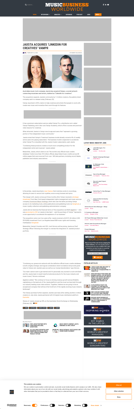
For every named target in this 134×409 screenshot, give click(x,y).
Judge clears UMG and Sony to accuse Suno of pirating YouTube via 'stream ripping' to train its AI (101, 269)
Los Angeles (96, 167)
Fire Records (102, 151)
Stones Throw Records (96, 219)
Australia (33, 308)
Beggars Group (94, 214)
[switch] (52, 405)
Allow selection (119, 391)
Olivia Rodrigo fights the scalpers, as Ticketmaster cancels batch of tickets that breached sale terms (100, 287)
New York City (96, 202)
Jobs (88, 14)
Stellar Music (96, 158)
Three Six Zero (105, 175)
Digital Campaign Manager (101, 157)
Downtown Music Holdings (39, 201)
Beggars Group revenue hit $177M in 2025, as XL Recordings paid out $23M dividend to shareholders (100, 299)
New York (87, 231)
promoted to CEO (32, 212)
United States (42, 308)
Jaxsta (51, 308)
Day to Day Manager (99, 174)
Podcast (79, 14)
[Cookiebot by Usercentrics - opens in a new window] (12, 405)
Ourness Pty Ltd (97, 193)
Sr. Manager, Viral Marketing (98, 164)
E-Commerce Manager (91, 212)
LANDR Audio (105, 202)
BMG (94, 168)
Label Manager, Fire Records (99, 148)
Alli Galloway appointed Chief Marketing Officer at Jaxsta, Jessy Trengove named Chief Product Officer (39, 332)
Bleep (91, 208)
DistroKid (26, 297)
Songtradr (35, 223)
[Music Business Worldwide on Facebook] (104, 5)
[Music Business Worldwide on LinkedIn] (106, 5)
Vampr (57, 308)
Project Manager (90, 229)
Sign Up (98, 257)
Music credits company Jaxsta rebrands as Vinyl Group (69, 324)
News (35, 14)
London (95, 151)
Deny (118, 397)
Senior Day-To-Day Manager (101, 191)
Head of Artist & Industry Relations (100, 199)
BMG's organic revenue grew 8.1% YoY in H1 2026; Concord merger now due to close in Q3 (100, 293)
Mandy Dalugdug (76, 53)
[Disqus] (52, 360)
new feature (49, 191)
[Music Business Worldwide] (67, 6)
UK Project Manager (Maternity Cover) (96, 218)
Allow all (119, 385)
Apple (72, 210)
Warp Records (94, 231)
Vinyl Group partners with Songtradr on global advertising (38, 325)
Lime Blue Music (94, 225)
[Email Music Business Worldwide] (108, 5)
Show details (95, 405)
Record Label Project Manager (99, 182)
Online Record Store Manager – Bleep (96, 206)
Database (69, 14)
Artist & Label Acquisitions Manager (95, 223)
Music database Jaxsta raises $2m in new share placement (70, 330)
